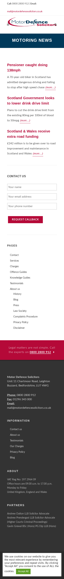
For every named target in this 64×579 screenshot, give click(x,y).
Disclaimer (19, 328)
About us (15, 289)
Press (16, 305)
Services (14, 261)
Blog (15, 300)
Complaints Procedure (25, 316)
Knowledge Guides (20, 278)
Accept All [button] (23, 571)
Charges (14, 266)
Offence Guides (18, 272)
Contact (14, 255)
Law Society (19, 311)
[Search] (55, 24)
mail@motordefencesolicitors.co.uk (24, 11)
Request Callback (25, 219)
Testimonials (16, 283)
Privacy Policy (20, 322)
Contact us (16, 429)
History (17, 294)
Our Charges (17, 446)
